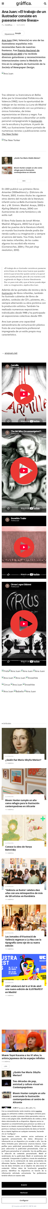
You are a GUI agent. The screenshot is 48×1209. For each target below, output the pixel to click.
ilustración (36, 121)
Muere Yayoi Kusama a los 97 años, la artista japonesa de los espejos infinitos (23, 1056)
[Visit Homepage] (23, 3)
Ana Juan (7, 40)
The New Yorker (10, 134)
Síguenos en (13, 33)
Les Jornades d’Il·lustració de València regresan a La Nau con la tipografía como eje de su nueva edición (23, 941)
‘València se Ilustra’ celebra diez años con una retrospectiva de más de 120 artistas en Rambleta (24, 893)
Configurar (24, 1200)
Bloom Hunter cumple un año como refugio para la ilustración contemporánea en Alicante (28, 170)
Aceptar (24, 1185)
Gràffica (8, 25)
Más (24, 181)
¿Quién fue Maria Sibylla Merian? (27, 158)
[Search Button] (45, 3)
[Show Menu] (3, 3)
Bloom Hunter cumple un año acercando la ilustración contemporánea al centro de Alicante (29, 1097)
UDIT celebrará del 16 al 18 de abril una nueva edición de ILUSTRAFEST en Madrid (24, 989)
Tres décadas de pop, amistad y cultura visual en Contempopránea (28, 1084)
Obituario (7, 1050)
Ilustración (9, 756)
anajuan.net (11, 353)
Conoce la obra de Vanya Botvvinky (18, 848)
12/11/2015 (21, 25)
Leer (5, 1066)
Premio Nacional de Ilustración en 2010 (20, 52)
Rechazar (24, 1192)
